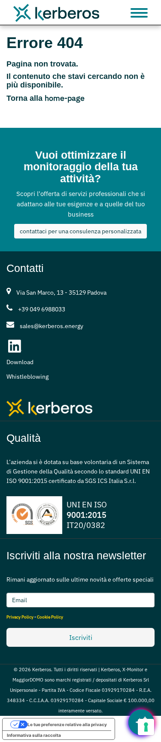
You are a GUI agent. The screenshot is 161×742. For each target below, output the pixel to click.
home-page (65, 98)
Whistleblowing (27, 376)
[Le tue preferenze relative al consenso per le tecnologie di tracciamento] (146, 727)
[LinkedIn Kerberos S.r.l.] (15, 346)
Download (19, 362)
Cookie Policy (50, 617)
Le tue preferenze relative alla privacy (67, 724)
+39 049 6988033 (41, 309)
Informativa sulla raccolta (34, 735)
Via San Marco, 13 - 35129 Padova (61, 292)
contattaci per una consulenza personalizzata (80, 231)
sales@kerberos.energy (51, 326)
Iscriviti (80, 637)
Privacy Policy (19, 617)
